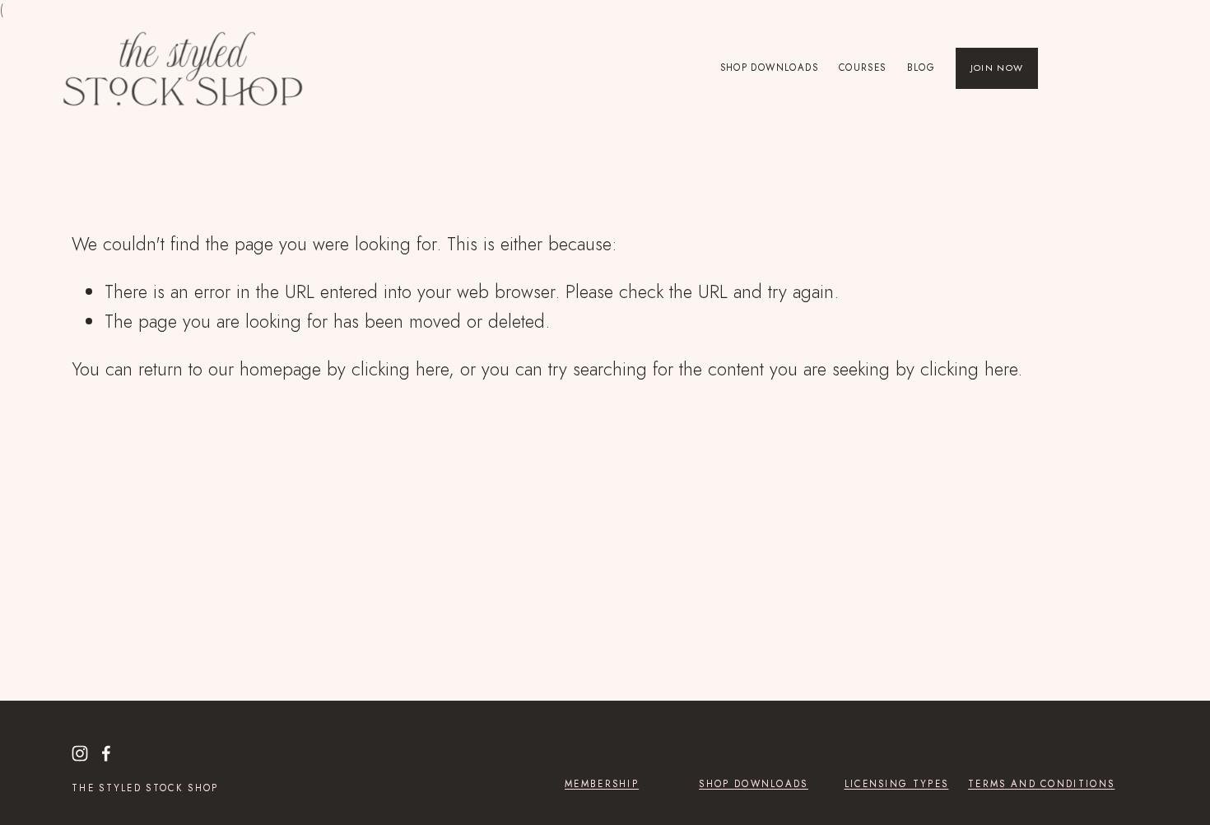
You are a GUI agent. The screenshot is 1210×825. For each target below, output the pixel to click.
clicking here (400, 369)
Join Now (997, 67)
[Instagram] (80, 753)
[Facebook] (106, 753)
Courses (863, 67)
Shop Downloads (769, 67)
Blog (921, 67)
